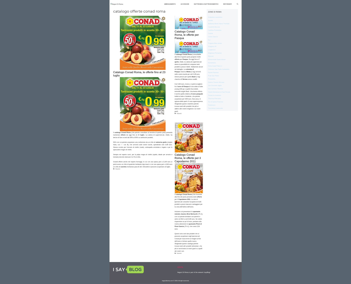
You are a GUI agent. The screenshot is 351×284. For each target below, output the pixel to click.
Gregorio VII (212, 46)
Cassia (210, 33)
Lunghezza (211, 50)
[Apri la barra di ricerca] (237, 4)
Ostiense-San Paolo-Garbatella (218, 69)
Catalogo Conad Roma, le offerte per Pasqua (187, 35)
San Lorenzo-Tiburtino (215, 89)
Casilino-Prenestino (214, 30)
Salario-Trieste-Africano (216, 82)
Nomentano (212, 63)
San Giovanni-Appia (215, 85)
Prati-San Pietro (213, 76)
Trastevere (211, 105)
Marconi (211, 56)
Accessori (185, 4)
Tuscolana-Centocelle (215, 108)
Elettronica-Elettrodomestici (206, 4)
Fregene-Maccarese (215, 43)
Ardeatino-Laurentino (215, 17)
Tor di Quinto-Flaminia (215, 102)
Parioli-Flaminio (213, 72)
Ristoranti (227, 4)
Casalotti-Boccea (214, 27)
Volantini (117, 169)
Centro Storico (213, 37)
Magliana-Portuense (215, 53)
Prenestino (211, 79)
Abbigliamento (170, 4)
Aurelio (210, 20)
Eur (209, 40)
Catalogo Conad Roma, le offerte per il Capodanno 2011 (188, 158)
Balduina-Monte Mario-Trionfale (218, 24)
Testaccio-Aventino (214, 95)
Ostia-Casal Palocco (215, 66)
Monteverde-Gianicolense (216, 59)
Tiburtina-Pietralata (214, 98)
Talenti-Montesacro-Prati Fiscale (219, 92)
